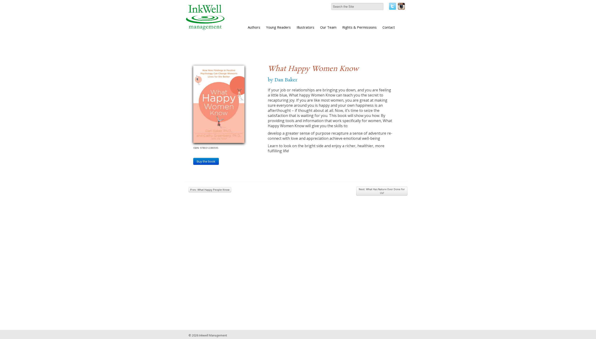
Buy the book (206, 161)
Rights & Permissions (359, 27)
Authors (254, 27)
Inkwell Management (213, 335)
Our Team (328, 27)
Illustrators (305, 27)
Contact (389, 27)
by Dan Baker (282, 80)
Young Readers (278, 27)
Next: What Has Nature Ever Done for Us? (382, 191)
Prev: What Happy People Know (210, 189)
